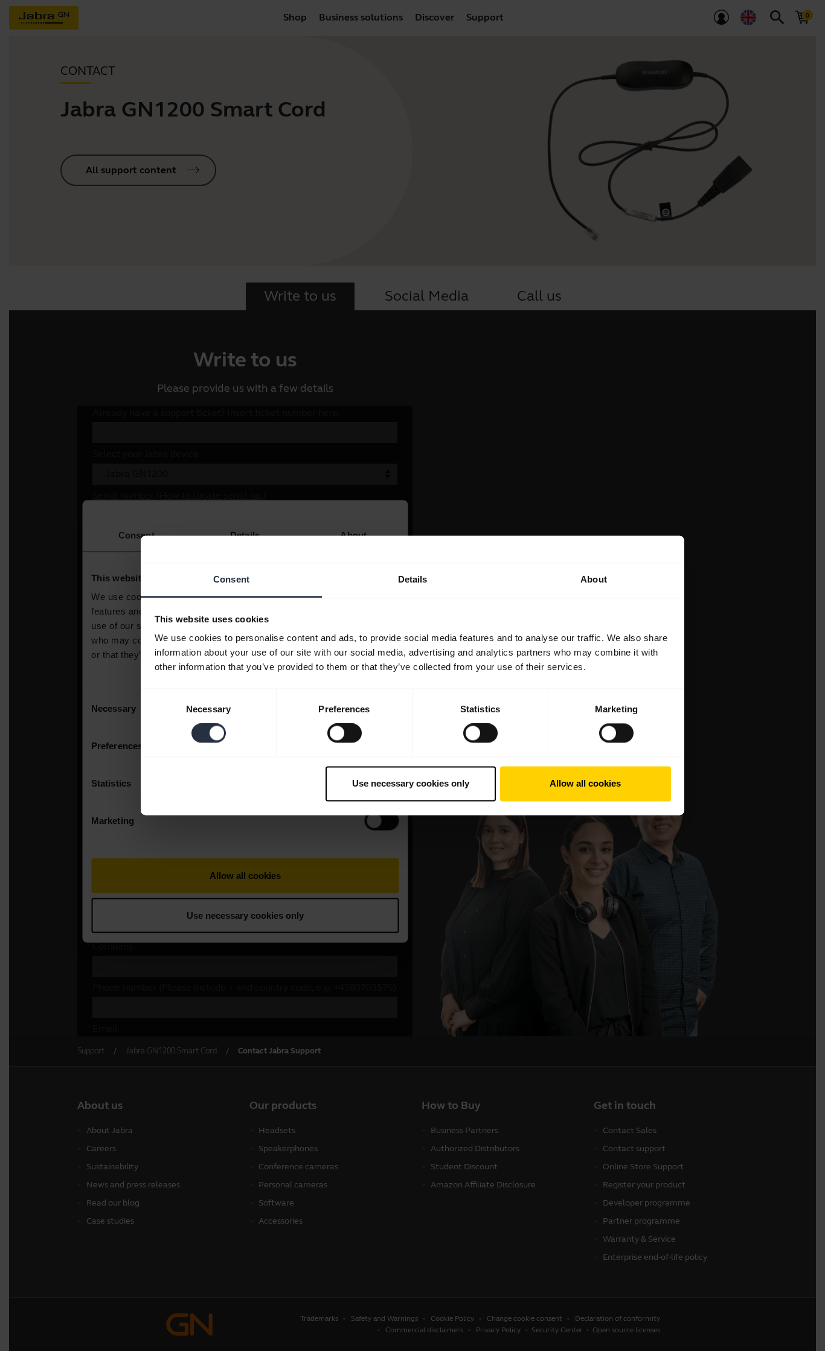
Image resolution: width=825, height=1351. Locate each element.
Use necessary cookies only (410, 783)
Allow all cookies (585, 783)
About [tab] (593, 579)
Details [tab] (413, 579)
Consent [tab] (231, 579)
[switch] (344, 733)
